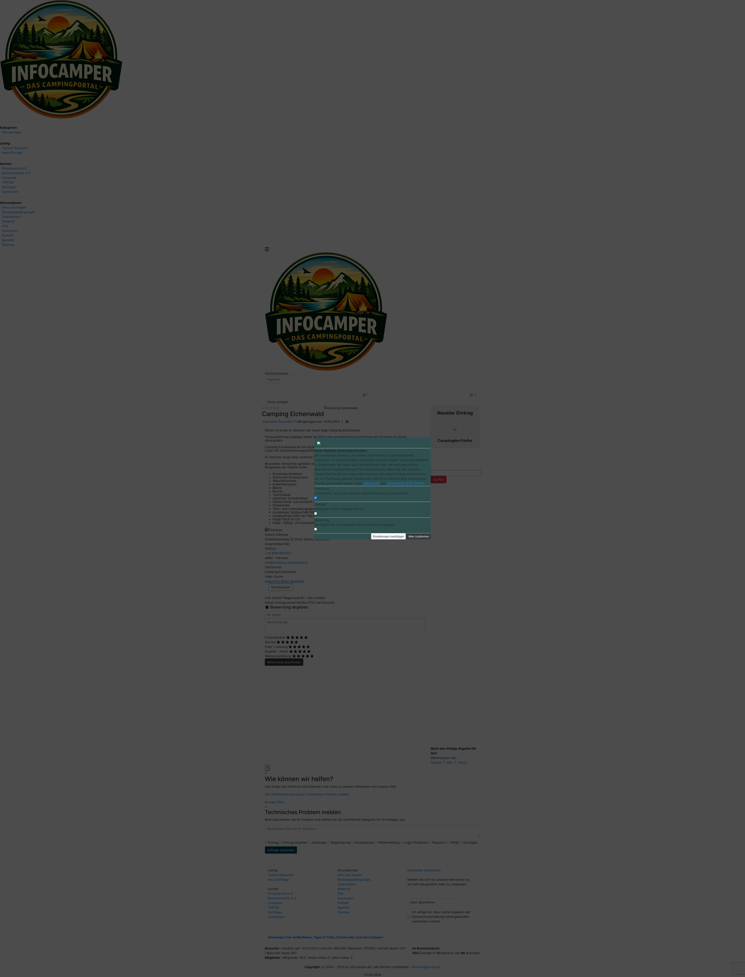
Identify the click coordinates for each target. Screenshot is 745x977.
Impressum (371, 483)
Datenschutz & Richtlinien (405, 483)
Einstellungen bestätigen (388, 536)
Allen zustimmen (418, 536)
